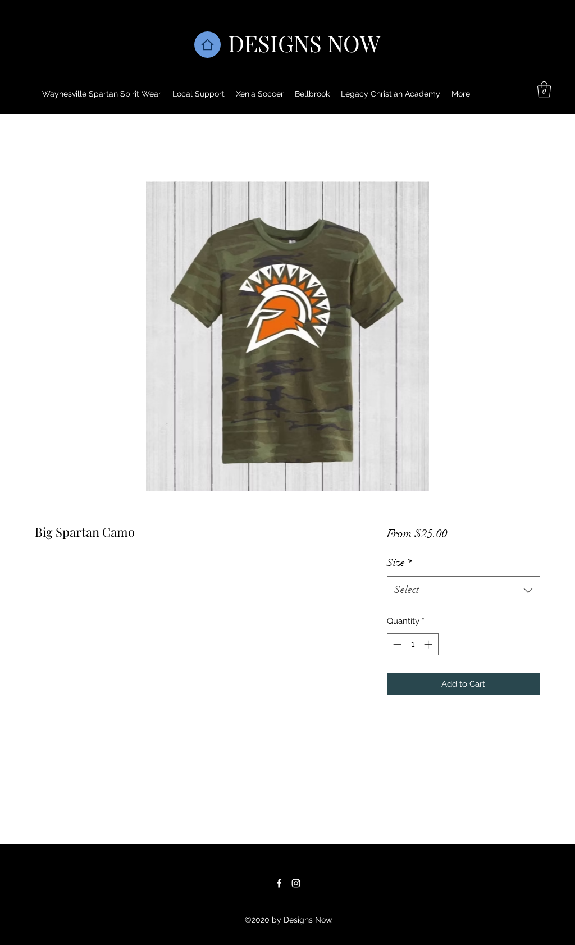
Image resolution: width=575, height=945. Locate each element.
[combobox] (463, 590)
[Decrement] (396, 644)
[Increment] (429, 644)
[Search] (551, 57)
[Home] (207, 44)
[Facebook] (279, 883)
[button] (544, 89)
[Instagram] (296, 883)
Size (399, 562)
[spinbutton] (412, 644)
